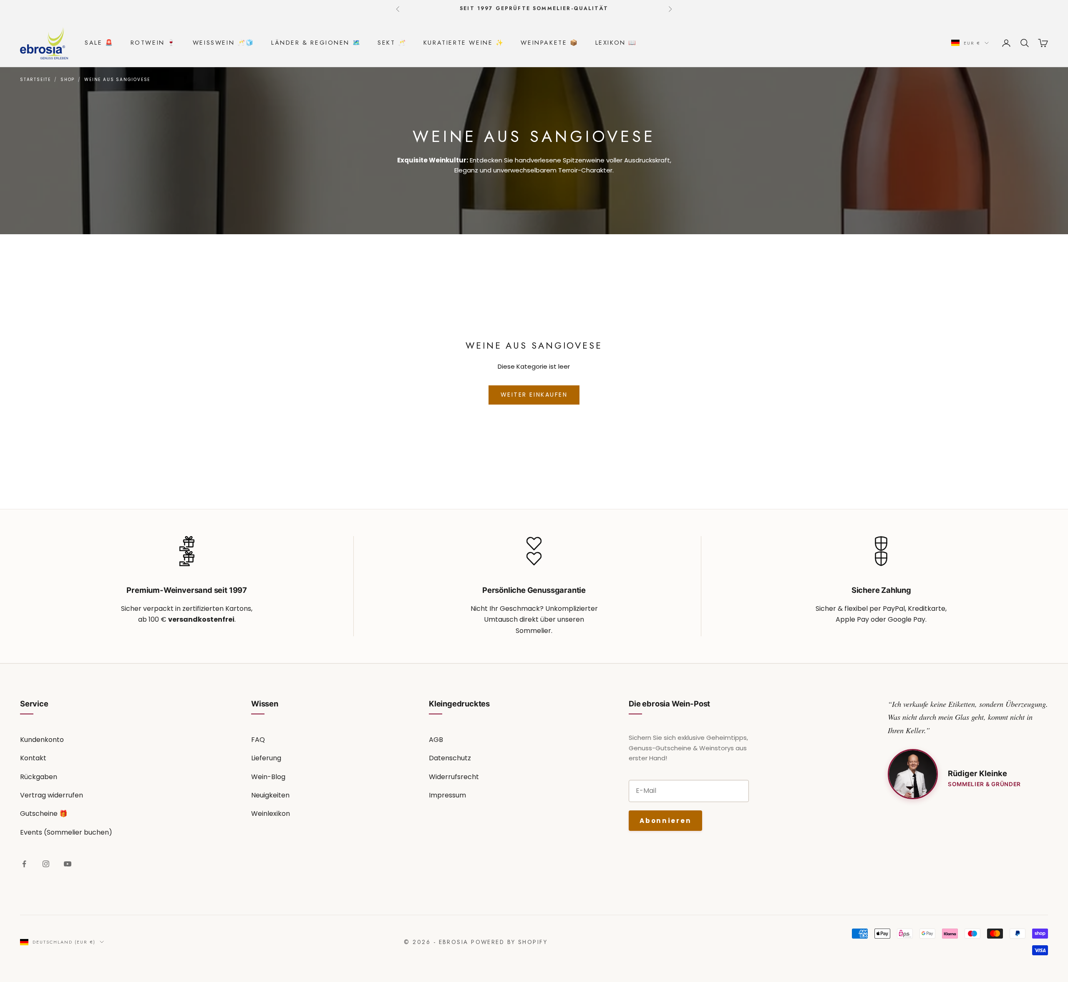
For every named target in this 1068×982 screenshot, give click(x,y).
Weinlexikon (270, 813)
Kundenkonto (42, 739)
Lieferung (266, 758)
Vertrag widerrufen (51, 795)
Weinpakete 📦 (549, 42)
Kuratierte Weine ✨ (463, 42)
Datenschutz (450, 758)
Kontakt (33, 758)
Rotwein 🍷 (153, 42)
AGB (436, 739)
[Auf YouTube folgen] (67, 864)
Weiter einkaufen (534, 394)
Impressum (447, 795)
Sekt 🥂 (392, 42)
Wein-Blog (268, 777)
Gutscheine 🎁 (44, 813)
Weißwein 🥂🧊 (223, 42)
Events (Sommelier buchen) (66, 832)
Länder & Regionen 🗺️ (316, 42)
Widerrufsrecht (454, 777)
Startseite (35, 79)
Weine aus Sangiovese (117, 79)
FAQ (258, 739)
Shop (67, 79)
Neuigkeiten (270, 795)
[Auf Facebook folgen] (24, 864)
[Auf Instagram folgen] (46, 864)
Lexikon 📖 (616, 42)
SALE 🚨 (99, 42)
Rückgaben (38, 777)
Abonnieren (665, 820)
